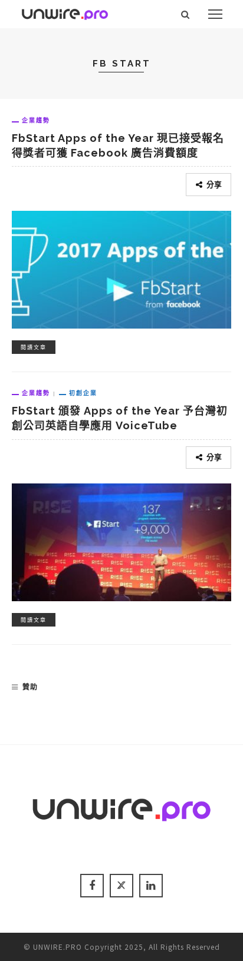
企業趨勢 (36, 120)
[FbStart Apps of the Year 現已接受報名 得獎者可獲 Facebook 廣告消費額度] (121, 268)
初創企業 (83, 392)
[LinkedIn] (151, 885)
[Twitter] (121, 885)
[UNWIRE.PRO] (65, 12)
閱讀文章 (34, 347)
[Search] (185, 14)
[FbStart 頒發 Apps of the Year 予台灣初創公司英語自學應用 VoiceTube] (121, 540)
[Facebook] (92, 885)
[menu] (215, 14)
